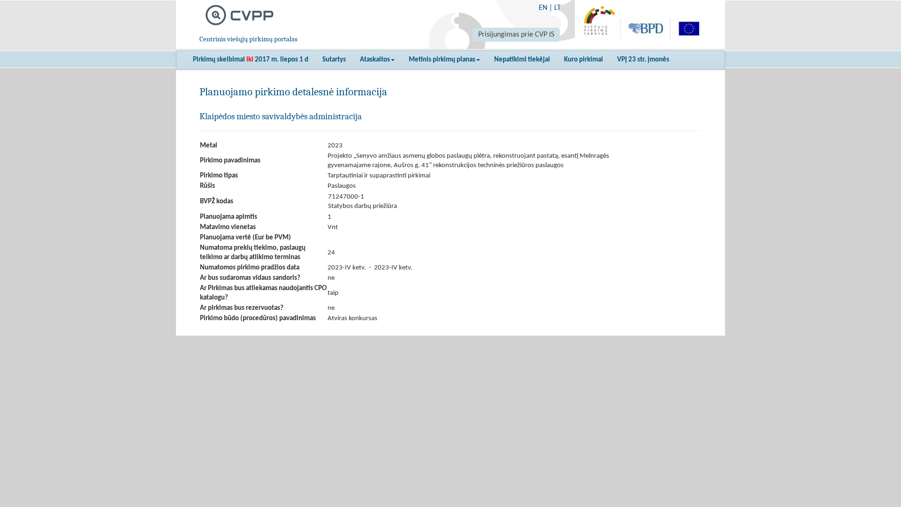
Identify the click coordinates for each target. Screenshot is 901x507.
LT (557, 8)
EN (543, 8)
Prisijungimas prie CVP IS (516, 34)
